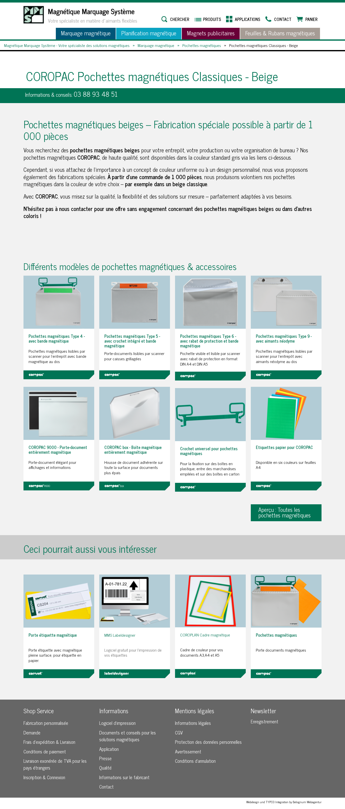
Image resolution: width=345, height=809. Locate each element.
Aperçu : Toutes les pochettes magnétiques (284, 512)
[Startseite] (80, 14)
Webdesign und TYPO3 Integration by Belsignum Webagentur (284, 801)
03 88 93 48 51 (96, 93)
